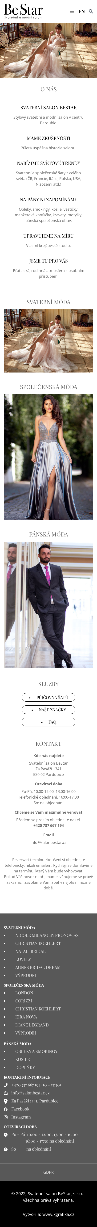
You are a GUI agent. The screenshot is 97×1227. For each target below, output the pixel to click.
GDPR (48, 1172)
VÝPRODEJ (25, 975)
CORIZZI (23, 1001)
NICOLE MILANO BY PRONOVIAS (47, 935)
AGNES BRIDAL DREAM (38, 967)
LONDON (24, 993)
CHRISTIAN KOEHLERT (38, 943)
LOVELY (23, 959)
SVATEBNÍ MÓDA (48, 302)
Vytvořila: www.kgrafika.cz (48, 1214)
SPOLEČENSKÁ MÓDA (48, 386)
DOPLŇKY (25, 1067)
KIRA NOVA (26, 1017)
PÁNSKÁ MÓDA (48, 534)
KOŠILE (22, 1059)
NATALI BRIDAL (30, 951)
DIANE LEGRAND (32, 1025)
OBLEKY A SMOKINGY (36, 1051)
